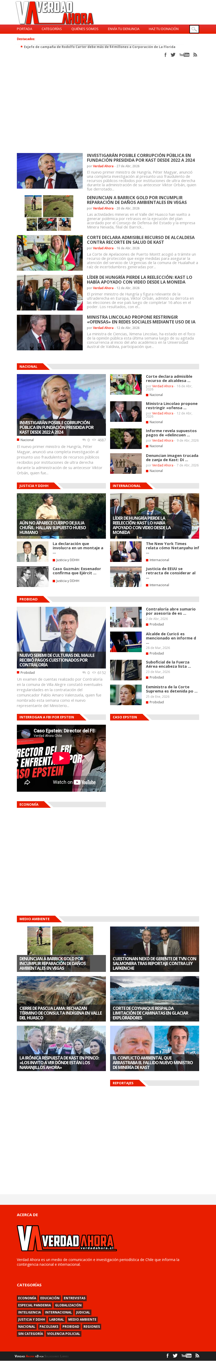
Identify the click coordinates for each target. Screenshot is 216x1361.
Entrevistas (74, 1298)
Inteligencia (29, 1312)
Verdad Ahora (103, 166)
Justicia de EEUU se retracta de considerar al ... (170, 573)
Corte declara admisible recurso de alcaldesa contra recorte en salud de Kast (141, 240)
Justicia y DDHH (67, 560)
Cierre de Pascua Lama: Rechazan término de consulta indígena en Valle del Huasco (60, 1013)
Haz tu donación (164, 28)
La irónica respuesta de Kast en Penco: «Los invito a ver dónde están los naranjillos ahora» (59, 1062)
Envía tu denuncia (123, 28)
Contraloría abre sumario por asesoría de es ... (171, 611)
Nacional (27, 440)
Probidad (28, 672)
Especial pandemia (34, 1305)
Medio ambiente (82, 1319)
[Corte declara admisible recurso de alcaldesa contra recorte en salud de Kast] (126, 393)
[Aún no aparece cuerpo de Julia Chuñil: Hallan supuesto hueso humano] (61, 537)
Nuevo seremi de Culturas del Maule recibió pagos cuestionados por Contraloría (56, 660)
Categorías (52, 28)
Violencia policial (63, 1333)
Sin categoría (30, 1333)
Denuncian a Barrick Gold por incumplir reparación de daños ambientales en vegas (137, 200)
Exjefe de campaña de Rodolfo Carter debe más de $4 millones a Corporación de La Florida (99, 47)
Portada (24, 28)
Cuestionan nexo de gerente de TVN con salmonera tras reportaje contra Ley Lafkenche (154, 963)
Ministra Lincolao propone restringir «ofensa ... (172, 405)
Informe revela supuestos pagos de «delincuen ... (171, 432)
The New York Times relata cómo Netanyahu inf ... (172, 548)
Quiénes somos (85, 28)
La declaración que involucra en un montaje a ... (78, 548)
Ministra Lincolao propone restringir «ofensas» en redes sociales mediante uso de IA (141, 319)
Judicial (83, 1312)
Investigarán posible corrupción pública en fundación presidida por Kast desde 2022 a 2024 (141, 157)
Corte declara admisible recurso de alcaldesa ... (169, 378)
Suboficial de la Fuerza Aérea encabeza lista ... (168, 664)
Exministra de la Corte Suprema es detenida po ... (172, 689)
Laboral (56, 1319)
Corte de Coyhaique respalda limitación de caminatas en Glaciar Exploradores (150, 1013)
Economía (27, 1298)
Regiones (92, 1326)
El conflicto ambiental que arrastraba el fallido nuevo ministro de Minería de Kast (153, 1062)
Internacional (159, 560)
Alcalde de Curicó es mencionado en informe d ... (171, 638)
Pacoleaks (49, 1326)
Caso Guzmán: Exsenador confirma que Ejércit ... (77, 570)
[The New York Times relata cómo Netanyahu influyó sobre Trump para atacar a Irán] (126, 561)
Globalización (68, 1305)
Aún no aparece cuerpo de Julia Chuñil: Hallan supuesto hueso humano (52, 527)
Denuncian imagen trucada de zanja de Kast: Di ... (172, 457)
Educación (50, 1298)
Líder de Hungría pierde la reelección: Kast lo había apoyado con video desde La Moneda (139, 279)
